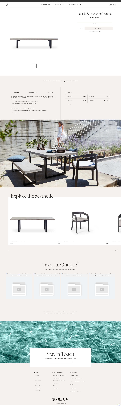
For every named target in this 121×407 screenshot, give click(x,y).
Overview (16, 92)
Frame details (33, 92)
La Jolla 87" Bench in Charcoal (16, 8)
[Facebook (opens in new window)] (80, 392)
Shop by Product (46, 4)
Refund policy (38, 390)
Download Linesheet (72, 80)
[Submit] (71, 361)
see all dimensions (68, 104)
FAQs (54, 385)
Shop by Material (60, 4)
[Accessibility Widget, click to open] (119, 405)
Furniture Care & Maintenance (59, 375)
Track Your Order (56, 378)
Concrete (9, 8)
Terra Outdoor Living (62, 403)
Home (6, 8)
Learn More (99, 31)
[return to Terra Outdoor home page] (7, 5)
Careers (37, 375)
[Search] (109, 4)
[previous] (6, 38)
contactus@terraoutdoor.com (77, 378)
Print (114, 8)
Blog (36, 383)
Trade (72, 384)
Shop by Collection (75, 4)
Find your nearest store (77, 381)
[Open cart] (115, 4)
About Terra (37, 378)
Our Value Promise (95, 19)
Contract (73, 388)
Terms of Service (38, 385)
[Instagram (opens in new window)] (78, 392)
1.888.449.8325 (74, 375)
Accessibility (55, 388)
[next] (62, 38)
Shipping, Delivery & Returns (59, 380)
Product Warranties (57, 383)
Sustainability (38, 380)
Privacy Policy (38, 388)
